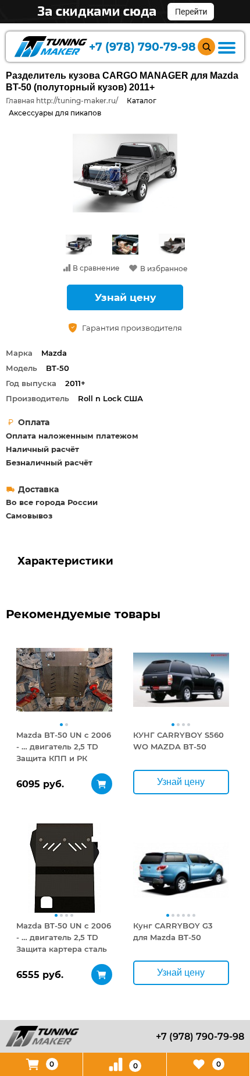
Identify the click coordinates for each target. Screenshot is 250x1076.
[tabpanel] (64, 679)
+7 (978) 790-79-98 (142, 47)
